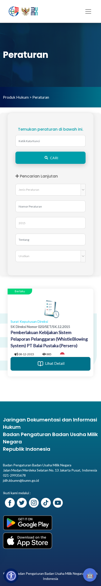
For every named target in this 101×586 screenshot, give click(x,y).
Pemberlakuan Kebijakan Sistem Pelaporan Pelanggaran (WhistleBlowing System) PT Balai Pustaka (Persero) (49, 339)
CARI (54, 158)
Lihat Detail (54, 363)
